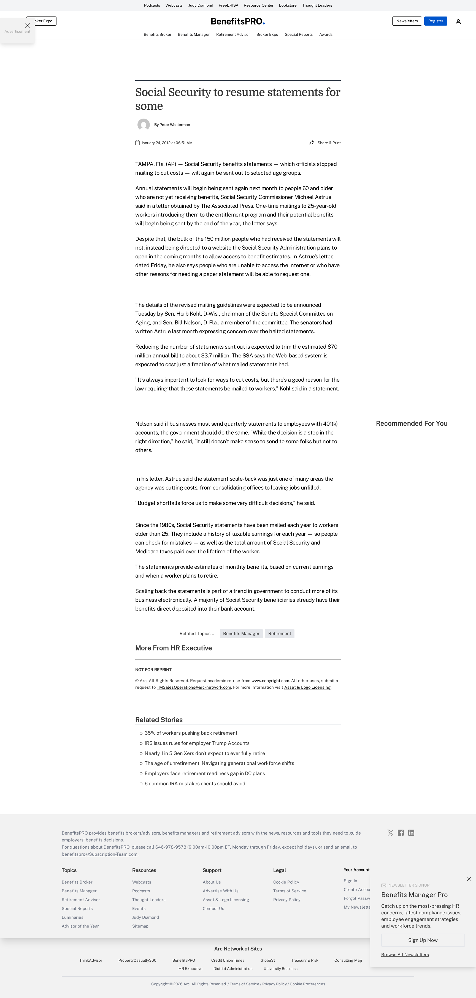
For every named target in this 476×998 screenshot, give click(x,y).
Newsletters (407, 21)
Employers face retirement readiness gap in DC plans (205, 773)
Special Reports (77, 908)
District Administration (233, 968)
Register (435, 21)
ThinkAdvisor (90, 960)
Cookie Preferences (307, 984)
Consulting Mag (348, 960)
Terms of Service (289, 890)
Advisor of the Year (80, 926)
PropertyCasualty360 (137, 960)
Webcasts (174, 5)
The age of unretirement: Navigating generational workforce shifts (219, 763)
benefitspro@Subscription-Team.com (99, 854)
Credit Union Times (227, 960)
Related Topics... (197, 633)
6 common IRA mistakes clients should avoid (195, 783)
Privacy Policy (287, 899)
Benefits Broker (77, 882)
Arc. (187, 984)
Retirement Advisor (81, 899)
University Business (281, 968)
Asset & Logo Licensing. (307, 687)
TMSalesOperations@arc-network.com (194, 687)
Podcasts (152, 5)
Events (139, 908)
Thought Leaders (317, 5)
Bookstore (288, 5)
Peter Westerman (174, 124)
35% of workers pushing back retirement (191, 733)
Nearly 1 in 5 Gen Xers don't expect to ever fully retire (205, 753)
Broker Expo (41, 21)
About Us (212, 882)
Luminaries (72, 917)
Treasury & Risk (304, 960)
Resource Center (259, 5)
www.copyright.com (270, 680)
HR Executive (190, 968)
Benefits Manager (79, 890)
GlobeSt (268, 960)
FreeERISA (228, 5)
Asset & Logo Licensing (226, 899)
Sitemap (140, 926)
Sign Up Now (423, 940)
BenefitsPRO (183, 960)
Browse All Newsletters (405, 954)
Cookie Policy (286, 882)
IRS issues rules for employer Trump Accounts (197, 743)
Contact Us (213, 908)
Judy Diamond (200, 5)
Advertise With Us (221, 890)
